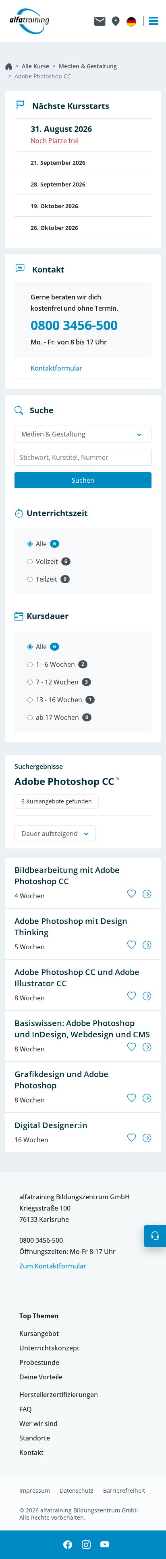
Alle (41, 543)
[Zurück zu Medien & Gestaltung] (118, 778)
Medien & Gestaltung (88, 66)
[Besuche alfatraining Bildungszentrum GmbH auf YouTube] (104, 1544)
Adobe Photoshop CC (43, 76)
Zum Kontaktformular (52, 1266)
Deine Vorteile (40, 1377)
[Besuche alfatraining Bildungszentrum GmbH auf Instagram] (86, 1544)
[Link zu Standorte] (115, 21)
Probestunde (39, 1362)
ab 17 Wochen (57, 717)
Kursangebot (39, 1333)
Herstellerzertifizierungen (58, 1394)
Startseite (8, 66)
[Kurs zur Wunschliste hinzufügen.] (131, 893)
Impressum (34, 1490)
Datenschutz (76, 1490)
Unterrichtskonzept (49, 1348)
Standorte (34, 1438)
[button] (155, 1236)
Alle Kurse (35, 66)
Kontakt (31, 1452)
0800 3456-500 (41, 1240)
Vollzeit (47, 561)
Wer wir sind (38, 1423)
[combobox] (83, 457)
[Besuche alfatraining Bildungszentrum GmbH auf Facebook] (67, 1544)
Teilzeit (46, 579)
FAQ (25, 1409)
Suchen (83, 480)
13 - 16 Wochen (59, 699)
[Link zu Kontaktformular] (100, 21)
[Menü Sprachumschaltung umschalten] (131, 21)
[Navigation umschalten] (149, 21)
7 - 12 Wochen (57, 682)
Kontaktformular (56, 368)
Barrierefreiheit (124, 1490)
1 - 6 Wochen (55, 664)
